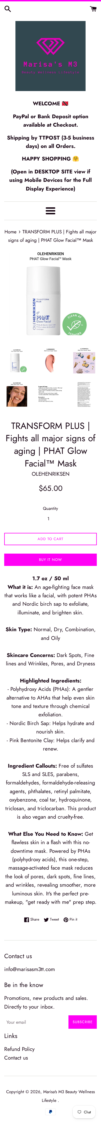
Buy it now (50, 559)
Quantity (50, 508)
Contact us (16, 1058)
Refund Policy (19, 1049)
